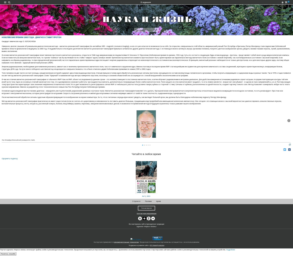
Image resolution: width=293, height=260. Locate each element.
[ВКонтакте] (289, 149)
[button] (289, 120)
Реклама (148, 201)
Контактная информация (146, 213)
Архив (158, 201)
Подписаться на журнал (146, 30)
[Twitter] (285, 149)
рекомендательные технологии (126, 242)
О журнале (146, 2)
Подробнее (230, 250)
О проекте (136, 201)
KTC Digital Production (157, 245)
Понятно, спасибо (8, 254)
